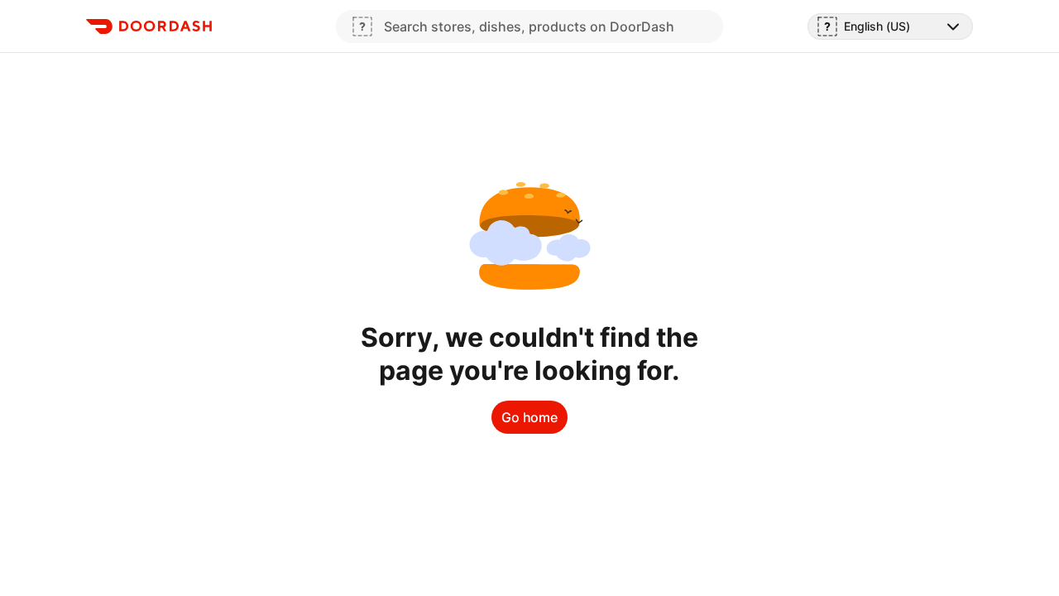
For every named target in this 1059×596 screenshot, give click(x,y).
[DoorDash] (149, 26)
